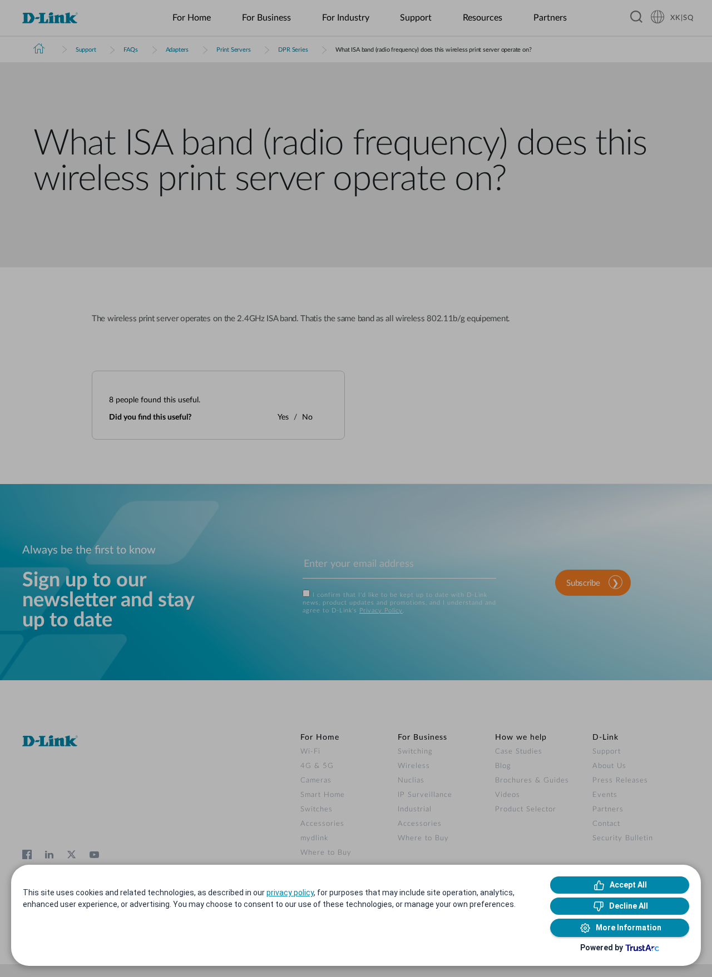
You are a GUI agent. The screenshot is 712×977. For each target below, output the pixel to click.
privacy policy (290, 892)
